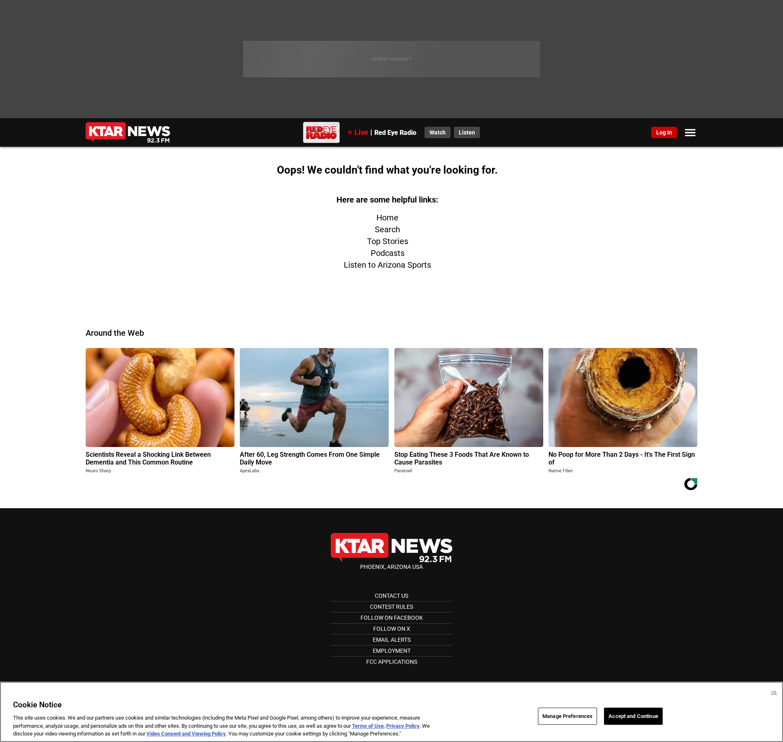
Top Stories (387, 241)
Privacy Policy (403, 726)
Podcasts (388, 253)
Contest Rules (391, 606)
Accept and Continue (633, 716)
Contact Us (391, 595)
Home (387, 217)
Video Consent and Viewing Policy (186, 734)
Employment (392, 650)
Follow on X (391, 628)
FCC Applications (391, 661)
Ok (774, 692)
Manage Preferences (567, 716)
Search (387, 229)
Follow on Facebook (392, 617)
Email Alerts (392, 639)
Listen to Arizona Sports (387, 265)
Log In (664, 132)
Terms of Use (368, 726)
